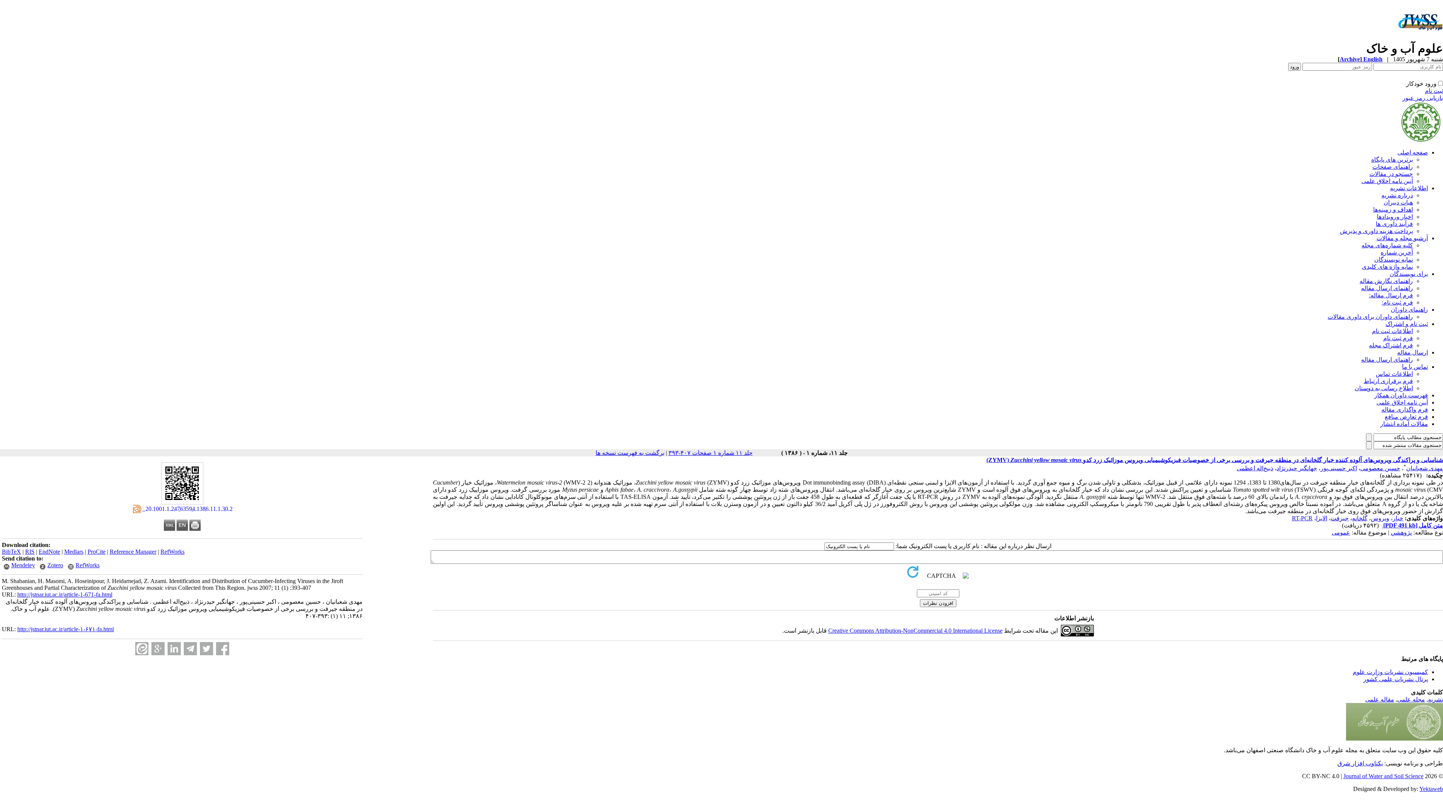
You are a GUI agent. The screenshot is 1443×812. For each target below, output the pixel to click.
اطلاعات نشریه (1409, 188)
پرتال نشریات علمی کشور (1395, 679)
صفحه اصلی (1413, 152)
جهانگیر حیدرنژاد (1297, 468)
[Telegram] (190, 648)
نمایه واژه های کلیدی (1387, 267)
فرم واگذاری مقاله (1404, 409)
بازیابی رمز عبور (1422, 98)
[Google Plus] (158, 648)
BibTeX (11, 551)
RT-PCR (1302, 518)
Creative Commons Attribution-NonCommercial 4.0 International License (915, 630)
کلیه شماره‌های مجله (1387, 245)
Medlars (73, 551)
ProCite (97, 551)
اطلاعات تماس (1394, 374)
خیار (1398, 518)
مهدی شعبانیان (1424, 468)
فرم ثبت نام (1398, 338)
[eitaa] (141, 648)
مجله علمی (1411, 699)
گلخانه (1359, 518)
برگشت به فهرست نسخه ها (630, 453)
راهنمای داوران (1409, 309)
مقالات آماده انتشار (1404, 424)
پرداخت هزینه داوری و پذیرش (1376, 231)
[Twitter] (206, 648)
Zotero (55, 565)
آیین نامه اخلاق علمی (1387, 181)
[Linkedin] (174, 648)
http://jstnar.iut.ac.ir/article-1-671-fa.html (64, 594)
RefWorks (172, 551)
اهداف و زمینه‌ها (1393, 209)
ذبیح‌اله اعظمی (1255, 468)
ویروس (1380, 518)
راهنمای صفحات (1392, 167)
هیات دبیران (1398, 202)
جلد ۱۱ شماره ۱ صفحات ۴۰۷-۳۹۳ (711, 453)
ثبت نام (1434, 91)
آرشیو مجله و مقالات (1402, 238)
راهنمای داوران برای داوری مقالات (1370, 317)
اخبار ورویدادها (1395, 217)
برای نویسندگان (1409, 274)
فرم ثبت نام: (1397, 302)
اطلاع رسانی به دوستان (1384, 388)
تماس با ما (1415, 367)
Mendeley (23, 565)
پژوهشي (1401, 532)
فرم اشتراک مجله (1391, 345)
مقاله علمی (1379, 699)
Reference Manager (133, 551)
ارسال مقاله (1412, 352)
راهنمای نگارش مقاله (1386, 281)
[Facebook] (222, 648)
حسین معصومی (1380, 468)
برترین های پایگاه (1392, 159)
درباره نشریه (1397, 195)
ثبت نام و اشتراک (1407, 324)
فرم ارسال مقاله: (1391, 295)
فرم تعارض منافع (1406, 417)
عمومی (1341, 532)
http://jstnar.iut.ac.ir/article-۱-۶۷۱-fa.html (65, 629)
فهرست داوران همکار (1401, 395)
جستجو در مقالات (1391, 174)
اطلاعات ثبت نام (1392, 331)
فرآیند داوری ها (1394, 224)
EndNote (49, 551)
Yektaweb (1431, 789)
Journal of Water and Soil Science (1383, 776)
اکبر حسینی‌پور (1338, 468)
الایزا (1321, 518)
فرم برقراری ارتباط (1388, 381)
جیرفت (1340, 518)
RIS (30, 551)
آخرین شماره (1397, 252)
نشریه (1435, 699)
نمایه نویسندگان (1393, 259)
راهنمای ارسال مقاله (1387, 288)
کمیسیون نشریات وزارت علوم (1390, 672)
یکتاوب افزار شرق (1360, 763)
